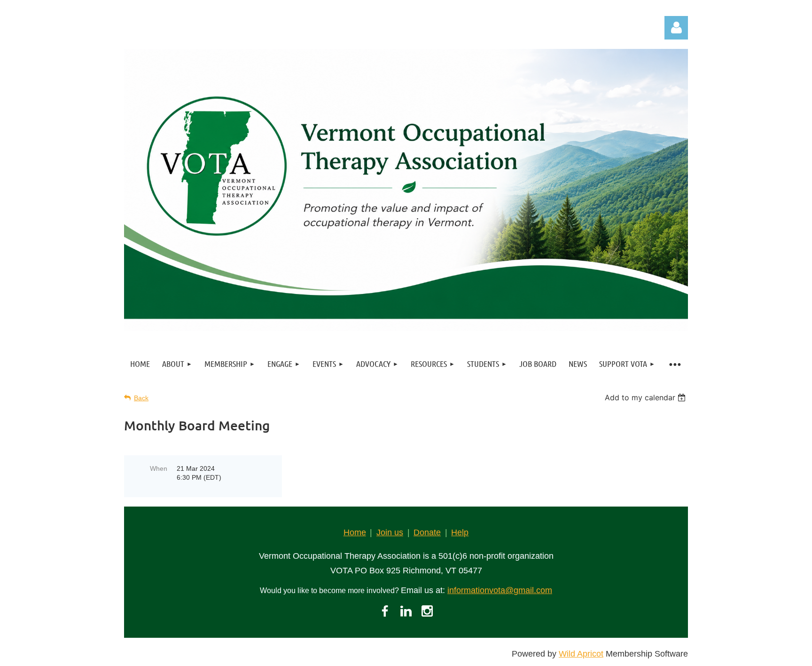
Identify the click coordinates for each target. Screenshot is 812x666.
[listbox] (646, 397)
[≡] (674, 363)
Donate (427, 532)
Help (459, 532)
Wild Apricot (581, 653)
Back (141, 398)
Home (355, 532)
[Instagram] (427, 611)
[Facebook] (384, 611)
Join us (389, 532)
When (158, 468)
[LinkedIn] (406, 611)
